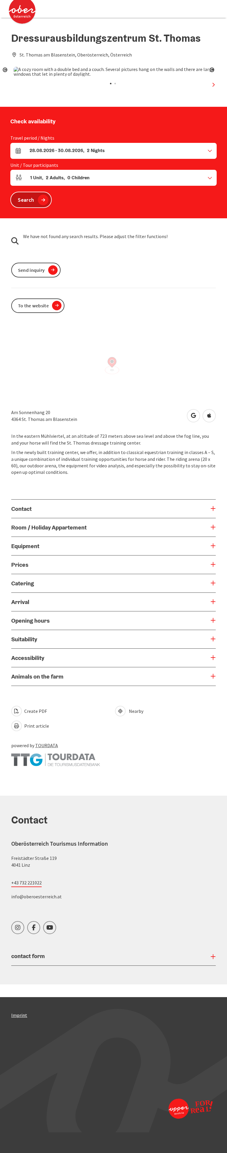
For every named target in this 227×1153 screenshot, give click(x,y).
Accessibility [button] (27, 658)
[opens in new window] (190, 1108)
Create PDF (35, 711)
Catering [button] (22, 583)
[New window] (55, 757)
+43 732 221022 (26, 883)
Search (26, 199)
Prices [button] (19, 565)
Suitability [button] (24, 639)
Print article (36, 726)
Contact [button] (21, 509)
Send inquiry (31, 270)
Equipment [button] (25, 546)
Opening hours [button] (30, 620)
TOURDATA (46, 745)
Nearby (135, 711)
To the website (33, 306)
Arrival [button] (20, 602)
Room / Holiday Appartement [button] (49, 527)
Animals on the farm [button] (37, 676)
